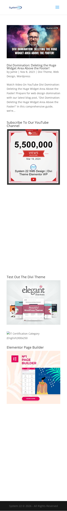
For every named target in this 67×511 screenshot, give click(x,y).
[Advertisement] (33, 232)
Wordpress (23, 76)
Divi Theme (45, 72)
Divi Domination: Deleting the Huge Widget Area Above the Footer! (31, 66)
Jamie (13, 72)
